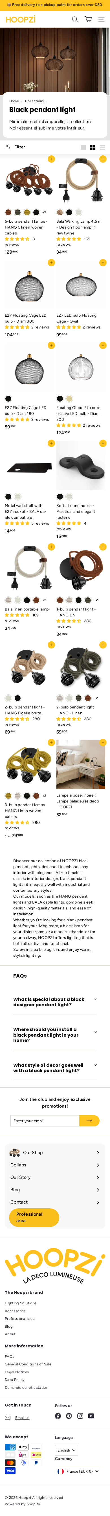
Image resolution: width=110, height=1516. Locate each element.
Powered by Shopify (22, 1504)
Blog (9, 1326)
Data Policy (15, 1380)
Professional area (29, 1217)
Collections (35, 101)
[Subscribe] (89, 1120)
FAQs (9, 1356)
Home (14, 101)
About (10, 1334)
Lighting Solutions (20, 1303)
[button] (17, 239)
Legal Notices (17, 1372)
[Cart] (88, 19)
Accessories (15, 1311)
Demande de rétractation (26, 1387)
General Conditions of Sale (28, 1364)
